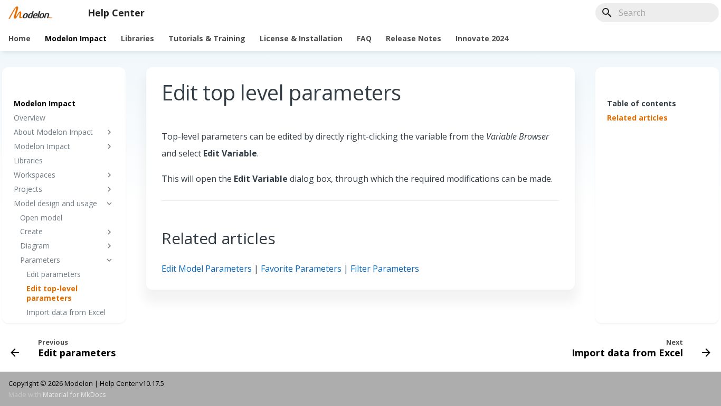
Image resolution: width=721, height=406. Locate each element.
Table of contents (641, 103)
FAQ (364, 38)
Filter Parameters (384, 268)
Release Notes (413, 38)
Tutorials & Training (206, 38)
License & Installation (301, 38)
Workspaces (34, 175)
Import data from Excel (66, 312)
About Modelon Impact (53, 132)
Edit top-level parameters (52, 293)
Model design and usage (55, 203)
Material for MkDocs (74, 394)
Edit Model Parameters (207, 268)
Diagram (35, 246)
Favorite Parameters (301, 268)
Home (19, 38)
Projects (28, 189)
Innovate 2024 (482, 38)
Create (31, 231)
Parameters (40, 260)
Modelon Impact (76, 38)
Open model (41, 218)
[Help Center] (30, 12)
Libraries (137, 38)
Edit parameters (53, 274)
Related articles (637, 118)
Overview (29, 118)
